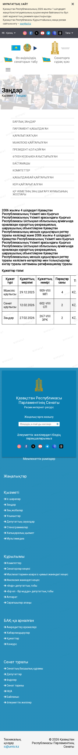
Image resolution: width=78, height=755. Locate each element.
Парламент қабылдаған (30, 128)
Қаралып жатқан (25, 135)
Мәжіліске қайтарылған (30, 142)
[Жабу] (72, 4)
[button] (34, 48)
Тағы (68, 33)
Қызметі (11, 492)
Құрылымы (14, 556)
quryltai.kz (25, 23)
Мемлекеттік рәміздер (39, 459)
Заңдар (21, 95)
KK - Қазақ (8, 33)
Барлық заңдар (24, 121)
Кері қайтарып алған (28, 184)
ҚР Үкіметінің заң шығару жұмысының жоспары (40, 193)
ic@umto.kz (11, 746)
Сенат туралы (16, 662)
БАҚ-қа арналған (19, 620)
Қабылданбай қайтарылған (33, 177)
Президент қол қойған (29, 149)
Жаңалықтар (15, 476)
